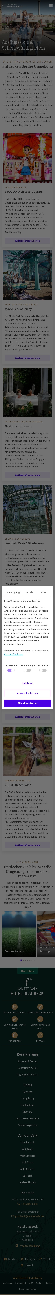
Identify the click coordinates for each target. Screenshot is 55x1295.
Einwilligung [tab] (13, 592)
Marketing (43, 665)
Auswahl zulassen (27, 693)
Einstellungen (28, 665)
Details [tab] (29, 592)
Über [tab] (43, 592)
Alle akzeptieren (27, 703)
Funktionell (12, 665)
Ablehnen (27, 683)
